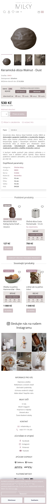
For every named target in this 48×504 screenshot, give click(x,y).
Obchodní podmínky (23, 388)
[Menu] (42, 12)
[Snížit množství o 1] (9, 116)
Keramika (17, 178)
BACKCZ (20, 90)
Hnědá (16, 176)
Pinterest (25, 448)
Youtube (25, 451)
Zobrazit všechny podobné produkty (23, 260)
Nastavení (23, 494)
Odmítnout (11, 500)
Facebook (24, 441)
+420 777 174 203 (24, 430)
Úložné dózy (19, 170)
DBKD (16, 173)
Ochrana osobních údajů (23, 391)
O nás (23, 404)
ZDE (16, 489)
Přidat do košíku (18, 115)
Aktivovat (35, 90)
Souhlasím (34, 500)
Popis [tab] (5, 131)
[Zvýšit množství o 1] (9, 113)
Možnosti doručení (8, 110)
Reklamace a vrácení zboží (23, 385)
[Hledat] (4, 12)
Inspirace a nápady (23, 410)
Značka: (6, 74)
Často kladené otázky (23, 415)
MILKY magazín (23, 407)
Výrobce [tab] (14, 131)
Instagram (25, 444)
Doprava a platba (23, 382)
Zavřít (13, 121)
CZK (17, 12)
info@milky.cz (25, 427)
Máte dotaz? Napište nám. (23, 393)
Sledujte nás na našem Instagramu (25, 327)
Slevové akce (23, 413)
